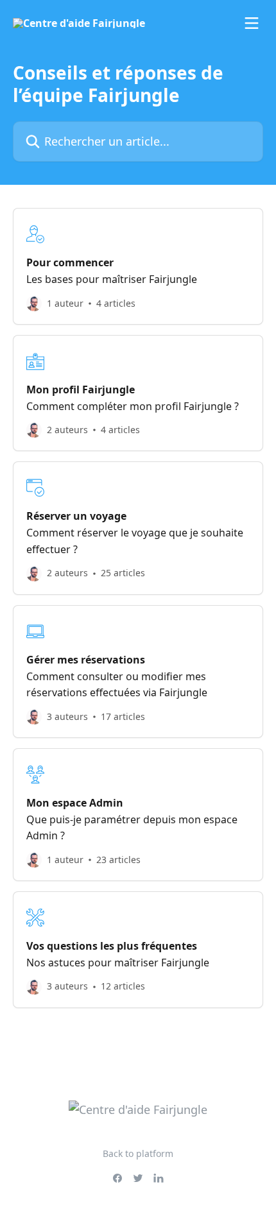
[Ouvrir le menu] (251, 23)
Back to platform (138, 1153)
